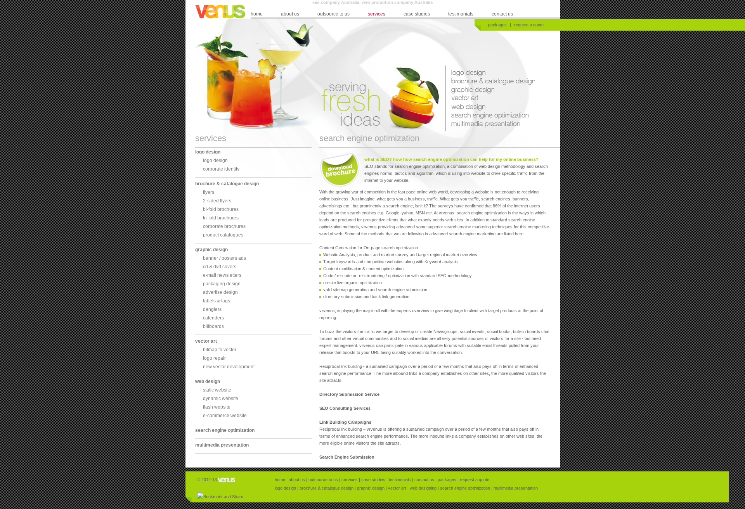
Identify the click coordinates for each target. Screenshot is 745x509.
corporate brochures (224, 226)
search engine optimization (495, 116)
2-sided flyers (217, 201)
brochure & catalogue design (495, 82)
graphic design (495, 91)
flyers (208, 192)
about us (290, 14)
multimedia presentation (495, 125)
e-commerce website (225, 415)
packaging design (222, 283)
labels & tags (216, 301)
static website (217, 390)
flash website (216, 407)
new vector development (229, 366)
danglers (212, 309)
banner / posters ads (224, 258)
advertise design (220, 292)
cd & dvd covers (219, 266)
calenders (213, 318)
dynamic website (220, 398)
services (376, 14)
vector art (495, 99)
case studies (417, 14)
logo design (492, 74)
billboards (213, 326)
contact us (502, 14)
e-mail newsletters (222, 275)
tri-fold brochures (221, 218)
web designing (495, 108)
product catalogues (223, 235)
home (257, 14)
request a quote (529, 24)
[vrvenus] (227, 479)
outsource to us (333, 14)
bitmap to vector (219, 349)
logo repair (214, 358)
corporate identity (221, 169)
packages (497, 24)
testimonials (460, 14)
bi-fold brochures (221, 209)
